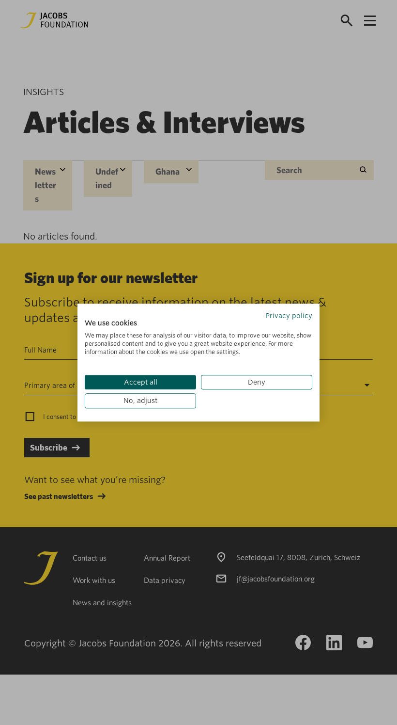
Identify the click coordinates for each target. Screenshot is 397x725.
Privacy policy (289, 316)
